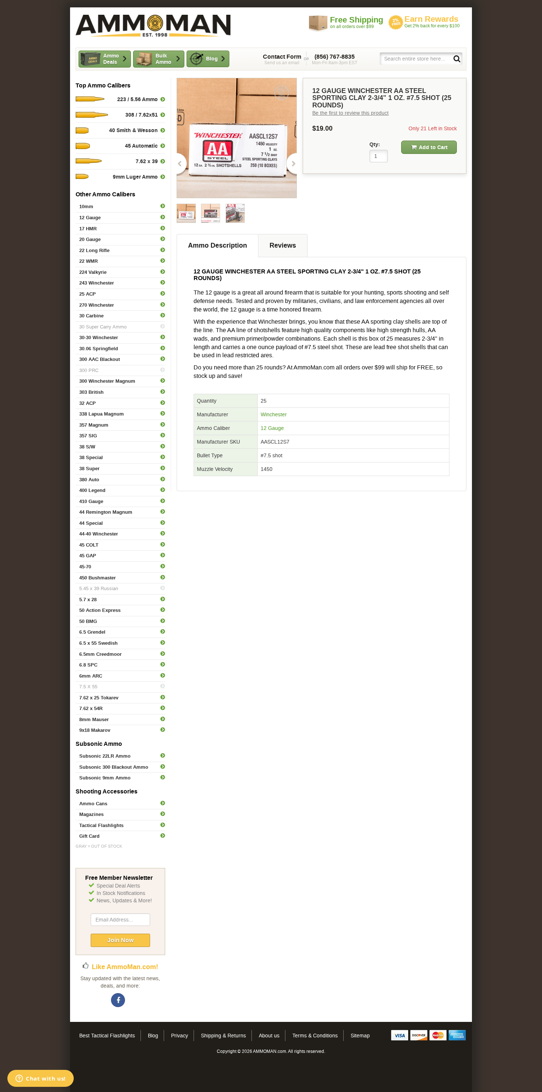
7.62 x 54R (91, 708)
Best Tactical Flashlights (107, 1035)
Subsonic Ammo (99, 743)
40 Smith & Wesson (133, 130)
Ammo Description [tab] (217, 245)
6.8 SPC (88, 665)
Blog (212, 59)
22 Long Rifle (94, 250)
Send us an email (282, 59)
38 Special (91, 457)
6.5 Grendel (92, 632)
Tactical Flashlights (101, 825)
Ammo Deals (111, 59)
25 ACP (87, 294)
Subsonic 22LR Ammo (105, 756)
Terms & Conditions (315, 1035)
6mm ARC (90, 676)
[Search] (456, 58)
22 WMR (88, 261)
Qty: (374, 144)
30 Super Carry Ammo (102, 327)
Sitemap (360, 1035)
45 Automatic (141, 146)
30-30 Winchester (98, 337)
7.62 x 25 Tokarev (98, 697)
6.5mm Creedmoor (100, 654)
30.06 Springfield (98, 348)
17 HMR (88, 228)
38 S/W (87, 446)
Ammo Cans (93, 803)
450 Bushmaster (97, 578)
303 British (91, 392)
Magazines (91, 814)
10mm (86, 206)
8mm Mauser (94, 719)
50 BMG (88, 621)
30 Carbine (91, 315)
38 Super (89, 468)
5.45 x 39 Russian (98, 588)
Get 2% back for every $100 (432, 21)
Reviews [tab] (283, 245)
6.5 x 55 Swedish (98, 643)
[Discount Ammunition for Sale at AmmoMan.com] (153, 26)
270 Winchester (96, 305)
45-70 (85, 566)
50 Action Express (100, 610)
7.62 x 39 (147, 161)
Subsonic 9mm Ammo (105, 778)
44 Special (91, 523)
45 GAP (87, 555)
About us (269, 1035)
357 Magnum (93, 425)
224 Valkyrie (93, 272)
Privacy (179, 1035)
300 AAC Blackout (99, 359)
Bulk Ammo (163, 59)
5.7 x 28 (88, 599)
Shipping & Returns (223, 1035)
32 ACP (87, 403)
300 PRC (88, 370)
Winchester (274, 414)
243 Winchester (96, 283)
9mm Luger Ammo (135, 177)
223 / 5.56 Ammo (137, 99)
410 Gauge (91, 501)
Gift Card (89, 836)
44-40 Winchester (98, 534)
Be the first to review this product (350, 113)
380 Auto (89, 479)
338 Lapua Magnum (101, 414)
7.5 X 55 (88, 686)
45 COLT (88, 545)
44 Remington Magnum (105, 512)
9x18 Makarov (94, 730)
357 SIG (88, 435)
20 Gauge (90, 239)
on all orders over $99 (356, 22)
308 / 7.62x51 (141, 115)
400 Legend (92, 490)
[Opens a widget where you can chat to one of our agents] (40, 1079)
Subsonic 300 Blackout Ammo (113, 767)
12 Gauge (90, 217)
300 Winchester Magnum (107, 381)
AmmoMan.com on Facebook (118, 1000)
